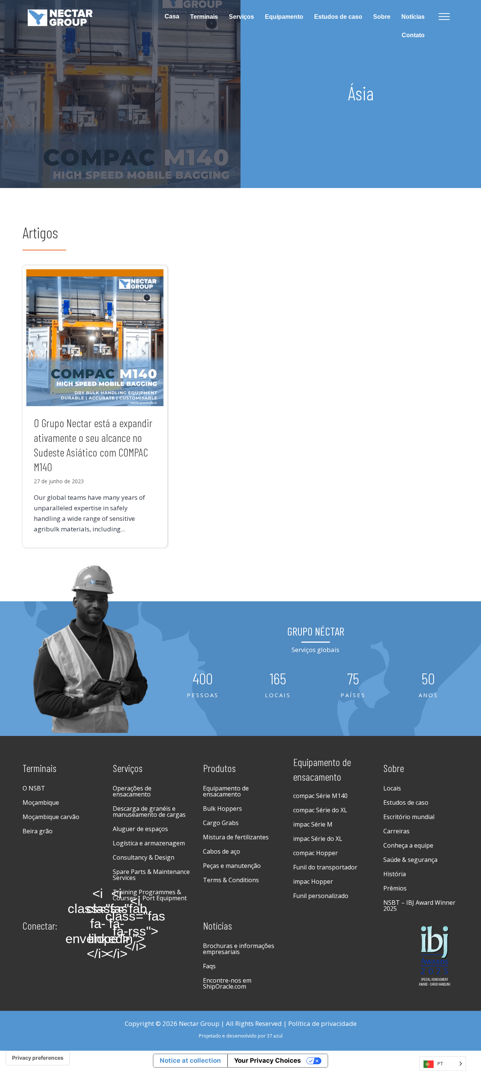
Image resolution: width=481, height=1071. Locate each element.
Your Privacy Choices (267, 1060)
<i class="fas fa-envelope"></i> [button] (97, 923)
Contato (413, 35)
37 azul (275, 1035)
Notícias (413, 17)
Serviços (241, 17)
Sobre (381, 17)
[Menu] (444, 17)
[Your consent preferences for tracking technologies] (38, 1058)
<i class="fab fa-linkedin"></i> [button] (116, 923)
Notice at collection (190, 1060)
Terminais (204, 17)
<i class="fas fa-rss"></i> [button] (135, 923)
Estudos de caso (338, 17)
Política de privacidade (322, 1023)
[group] (203, 685)
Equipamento (284, 17)
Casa (172, 16)
